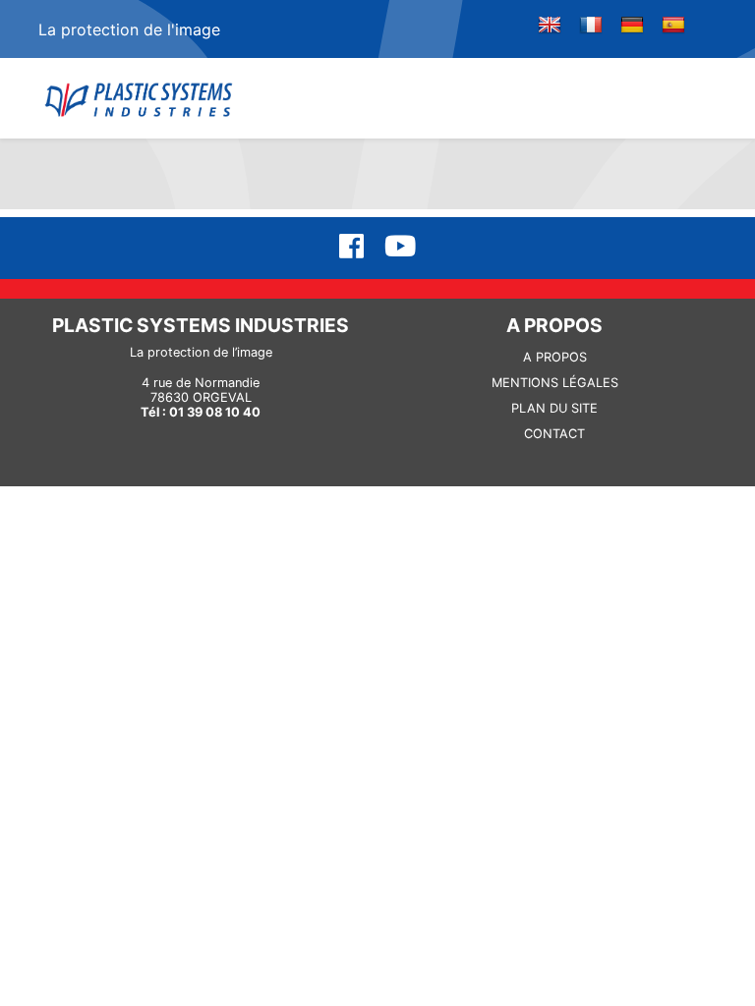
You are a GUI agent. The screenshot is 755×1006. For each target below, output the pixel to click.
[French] (591, 25)
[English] (549, 25)
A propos (555, 357)
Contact (554, 433)
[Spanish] (673, 25)
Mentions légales (555, 382)
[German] (632, 25)
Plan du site (554, 408)
